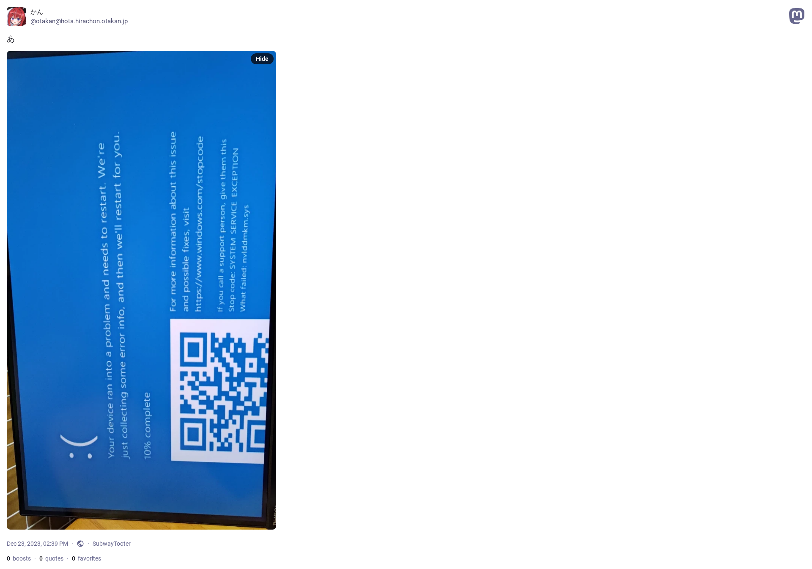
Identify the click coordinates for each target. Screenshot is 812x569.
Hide (262, 58)
